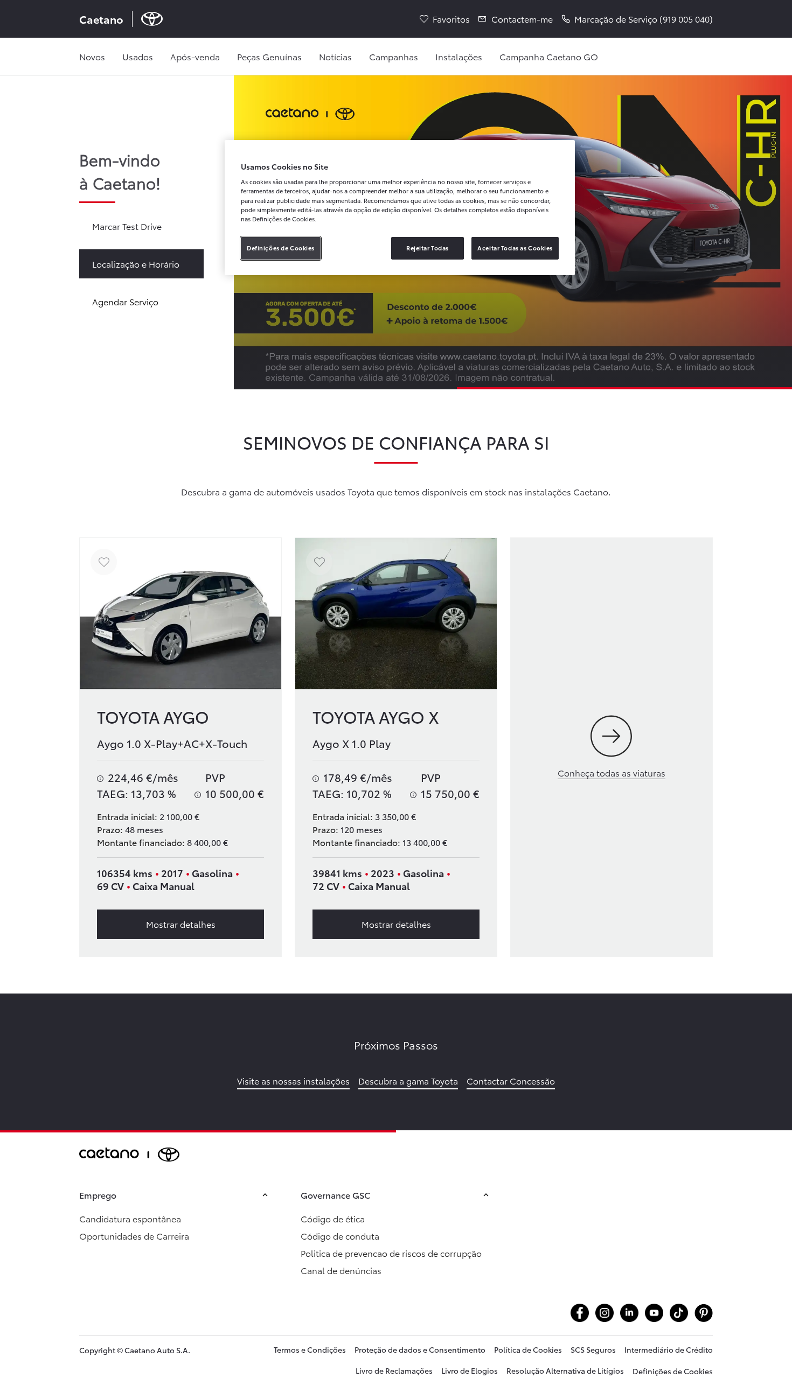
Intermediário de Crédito (668, 1349)
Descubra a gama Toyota (408, 1080)
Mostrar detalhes (181, 924)
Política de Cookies (528, 1349)
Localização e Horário (135, 263)
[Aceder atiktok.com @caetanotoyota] (679, 1313)
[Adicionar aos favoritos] (104, 562)
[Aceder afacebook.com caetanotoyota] (580, 1313)
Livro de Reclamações (394, 1370)
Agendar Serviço (125, 301)
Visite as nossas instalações (293, 1080)
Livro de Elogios (469, 1370)
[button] (637, 18)
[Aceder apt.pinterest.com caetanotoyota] (703, 1313)
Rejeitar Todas (427, 247)
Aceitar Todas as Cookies (515, 247)
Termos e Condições (310, 1349)
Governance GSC (335, 1194)
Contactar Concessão (511, 1080)
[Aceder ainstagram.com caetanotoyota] (604, 1313)
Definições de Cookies (673, 1371)
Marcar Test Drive (127, 226)
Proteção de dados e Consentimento (420, 1349)
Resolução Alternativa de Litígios (565, 1370)
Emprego (97, 1194)
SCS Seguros (593, 1349)
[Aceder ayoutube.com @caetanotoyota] (654, 1313)
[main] (396, 602)
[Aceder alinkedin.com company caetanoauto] (629, 1313)
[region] (400, 207)
